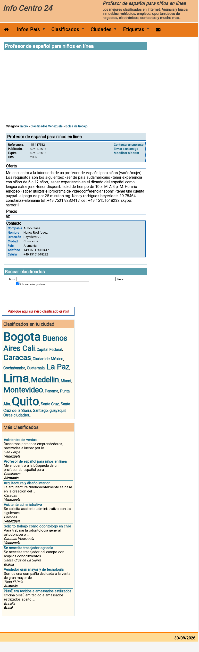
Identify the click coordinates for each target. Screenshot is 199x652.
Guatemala (36, 368)
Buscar (121, 279)
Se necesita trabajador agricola (28, 548)
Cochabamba (14, 368)
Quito (25, 401)
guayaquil (58, 410)
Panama (51, 391)
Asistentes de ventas (20, 440)
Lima (16, 378)
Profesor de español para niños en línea (35, 461)
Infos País (28, 29)
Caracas (17, 357)
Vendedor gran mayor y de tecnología (34, 569)
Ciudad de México (48, 358)
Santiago (40, 410)
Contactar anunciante (128, 144)
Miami (66, 381)
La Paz (57, 366)
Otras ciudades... (17, 415)
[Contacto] (158, 29)
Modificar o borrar (126, 153)
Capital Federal (49, 349)
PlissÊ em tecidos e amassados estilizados (37, 591)
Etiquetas (133, 29)
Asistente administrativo (23, 505)
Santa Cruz (50, 404)
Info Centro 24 (27, 8)
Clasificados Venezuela (47, 126)
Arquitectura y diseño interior (27, 483)
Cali (28, 348)
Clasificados (65, 29)
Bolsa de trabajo (76, 126)
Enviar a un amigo (126, 149)
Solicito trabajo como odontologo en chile (37, 526)
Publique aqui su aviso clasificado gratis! (38, 311)
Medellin (45, 379)
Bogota (22, 337)
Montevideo (23, 389)
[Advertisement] (76, 90)
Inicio (24, 126)
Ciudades (101, 29)
